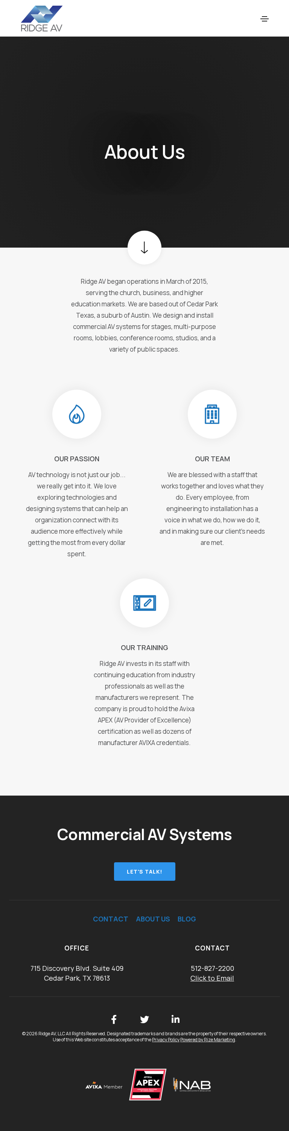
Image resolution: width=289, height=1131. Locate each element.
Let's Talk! (145, 871)
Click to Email (212, 978)
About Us (153, 918)
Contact (110, 918)
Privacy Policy (165, 1039)
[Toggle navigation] (264, 18)
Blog (187, 918)
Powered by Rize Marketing (207, 1039)
